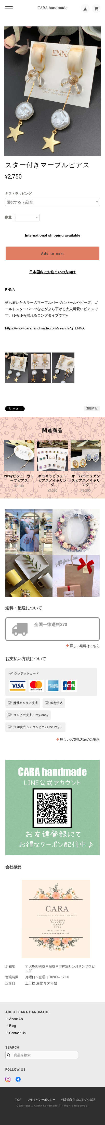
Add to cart (52, 253)
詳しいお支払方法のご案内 (80, 739)
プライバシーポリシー (41, 1099)
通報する (91, 408)
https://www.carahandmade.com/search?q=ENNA (45, 328)
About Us (16, 1019)
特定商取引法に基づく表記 (78, 1099)
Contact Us (17, 1033)
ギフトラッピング (18, 193)
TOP (18, 1099)
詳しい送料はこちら (85, 646)
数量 (8, 217)
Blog (12, 1026)
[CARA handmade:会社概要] (52, 917)
